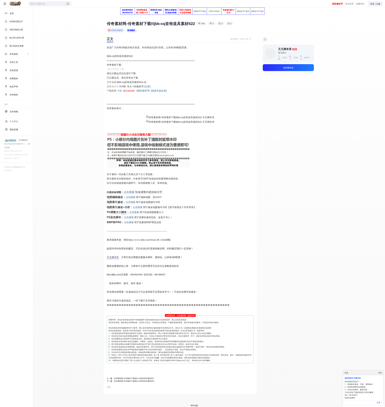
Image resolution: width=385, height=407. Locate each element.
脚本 (124, 212)
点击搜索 (129, 192)
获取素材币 (337, 3)
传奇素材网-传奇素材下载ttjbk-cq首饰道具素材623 (134, 381)
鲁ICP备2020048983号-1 (14, 143)
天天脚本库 (23, 140)
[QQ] (10, 140)
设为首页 (349, 3)
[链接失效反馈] (159, 90)
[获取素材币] (143, 90)
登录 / (373, 3)
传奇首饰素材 (117, 30)
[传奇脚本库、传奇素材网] (15, 4)
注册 (378, 3)
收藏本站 (360, 3)
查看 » (379, 402)
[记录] (147, 86)
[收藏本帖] (265, 39)
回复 (109, 386)
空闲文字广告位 (199, 11)
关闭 (380, 372)
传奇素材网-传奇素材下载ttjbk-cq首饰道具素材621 (134, 378)
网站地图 (194, 405)
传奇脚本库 (288, 67)
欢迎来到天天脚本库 (353, 378)
